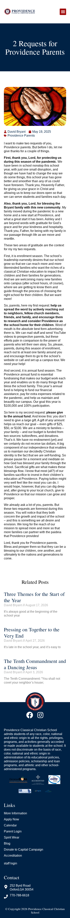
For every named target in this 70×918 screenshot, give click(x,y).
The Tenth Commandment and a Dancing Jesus (35, 664)
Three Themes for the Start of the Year (34, 597)
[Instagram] (40, 715)
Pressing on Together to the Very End (32, 632)
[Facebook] (29, 715)
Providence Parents (21, 135)
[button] (63, 12)
